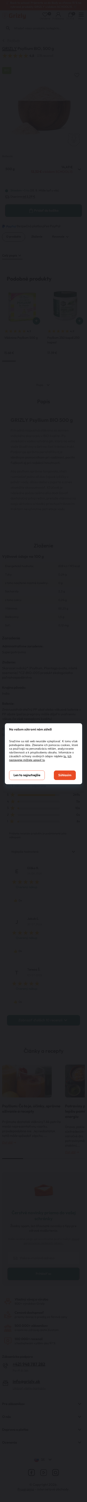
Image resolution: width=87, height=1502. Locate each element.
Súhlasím (64, 775)
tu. (65, 756)
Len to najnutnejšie (27, 775)
